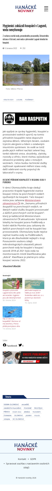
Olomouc (18, 415)
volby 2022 (16, 412)
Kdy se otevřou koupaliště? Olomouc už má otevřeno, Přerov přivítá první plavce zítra (12, 322)
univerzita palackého (12, 408)
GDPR (33, 459)
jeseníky (29, 415)
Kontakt (22, 459)
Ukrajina (7, 419)
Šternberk (7, 415)
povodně (27, 408)
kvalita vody (9, 100)
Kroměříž (25, 404)
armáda (27, 412)
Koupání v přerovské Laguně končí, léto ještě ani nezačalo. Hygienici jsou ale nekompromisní (12, 294)
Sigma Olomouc (11, 404)
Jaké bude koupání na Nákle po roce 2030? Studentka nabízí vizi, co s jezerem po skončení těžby (34, 295)
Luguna (19, 100)
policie (37, 415)
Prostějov (38, 408)
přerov (7, 412)
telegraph (37, 412)
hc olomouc (18, 419)
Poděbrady (29, 100)
